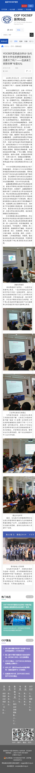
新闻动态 (4, 41)
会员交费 (9, 701)
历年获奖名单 (25, 699)
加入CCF (24, 6)
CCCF (15, 701)
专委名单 (20, 701)
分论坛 (6, 46)
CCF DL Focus (15, 721)
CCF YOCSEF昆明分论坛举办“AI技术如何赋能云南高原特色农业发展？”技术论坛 (17, 606)
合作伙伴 (9, 704)
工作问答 (20, 699)
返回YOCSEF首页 (11, 2)
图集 (14, 712)
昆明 (15, 41)
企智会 (4, 713)
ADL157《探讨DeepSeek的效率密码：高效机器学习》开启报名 (17, 668)
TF (4, 707)
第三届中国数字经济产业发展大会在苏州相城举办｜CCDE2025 (17, 649)
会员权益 (9, 696)
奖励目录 (25, 696)
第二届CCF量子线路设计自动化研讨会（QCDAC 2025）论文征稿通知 (17, 656)
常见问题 (28, 9)
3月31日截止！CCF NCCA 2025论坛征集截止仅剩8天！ (18, 662)
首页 (11, 30)
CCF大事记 (31, 704)
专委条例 (20, 696)
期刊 (14, 704)
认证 (4, 699)
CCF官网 (4, 9)
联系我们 (20, 9)
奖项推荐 (25, 701)
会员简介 (9, 693)
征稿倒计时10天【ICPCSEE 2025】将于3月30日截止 (17, 675)
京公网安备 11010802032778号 (15, 758)
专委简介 (20, 693)
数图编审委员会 (15, 715)
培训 (4, 701)
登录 (30, 6)
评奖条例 (25, 704)
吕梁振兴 (4, 710)
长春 (26, 41)
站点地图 (12, 9)
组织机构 (31, 696)
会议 (4, 693)
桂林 (20, 41)
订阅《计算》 (15, 723)
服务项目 (31, 701)
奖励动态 (25, 693)
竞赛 (4, 696)
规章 (30, 699)
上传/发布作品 (15, 718)
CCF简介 (31, 693)
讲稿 (14, 709)
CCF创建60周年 (31, 707)
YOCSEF (4, 704)
